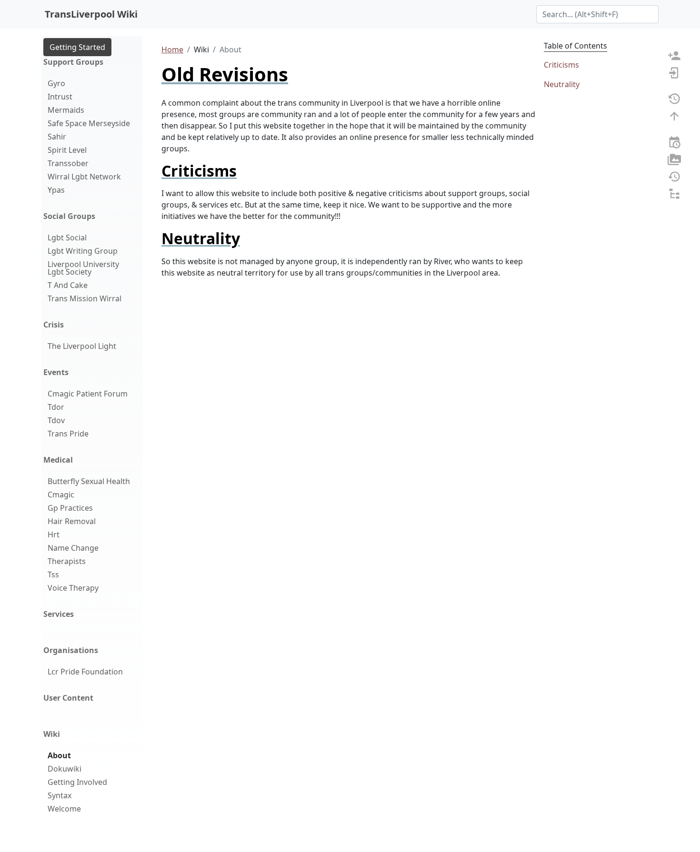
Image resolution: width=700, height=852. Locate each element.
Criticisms (561, 64)
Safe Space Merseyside (89, 123)
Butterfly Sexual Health (89, 481)
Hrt (54, 534)
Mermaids (66, 110)
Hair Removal (72, 521)
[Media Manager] (674, 158)
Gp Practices (70, 508)
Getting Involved (77, 782)
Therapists (67, 561)
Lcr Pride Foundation (85, 671)
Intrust (60, 96)
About (59, 755)
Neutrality (562, 84)
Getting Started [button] (77, 47)
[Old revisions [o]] (674, 98)
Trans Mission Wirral (84, 298)
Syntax (59, 795)
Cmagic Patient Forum (88, 393)
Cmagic (61, 494)
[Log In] (674, 71)
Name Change (73, 548)
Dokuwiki (64, 768)
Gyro (56, 83)
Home (172, 49)
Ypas (56, 190)
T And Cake (68, 285)
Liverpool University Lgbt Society (83, 268)
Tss (53, 574)
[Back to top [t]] (674, 115)
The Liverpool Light (82, 346)
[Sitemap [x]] (674, 192)
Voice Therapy (73, 588)
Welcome (64, 808)
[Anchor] (244, 170)
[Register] (674, 54)
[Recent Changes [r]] (674, 141)
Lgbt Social (67, 237)
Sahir (57, 136)
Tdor (56, 407)
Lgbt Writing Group (83, 251)
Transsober (68, 163)
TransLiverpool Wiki (91, 14)
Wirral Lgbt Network (84, 176)
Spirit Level (67, 150)
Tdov (56, 420)
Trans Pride (68, 433)
